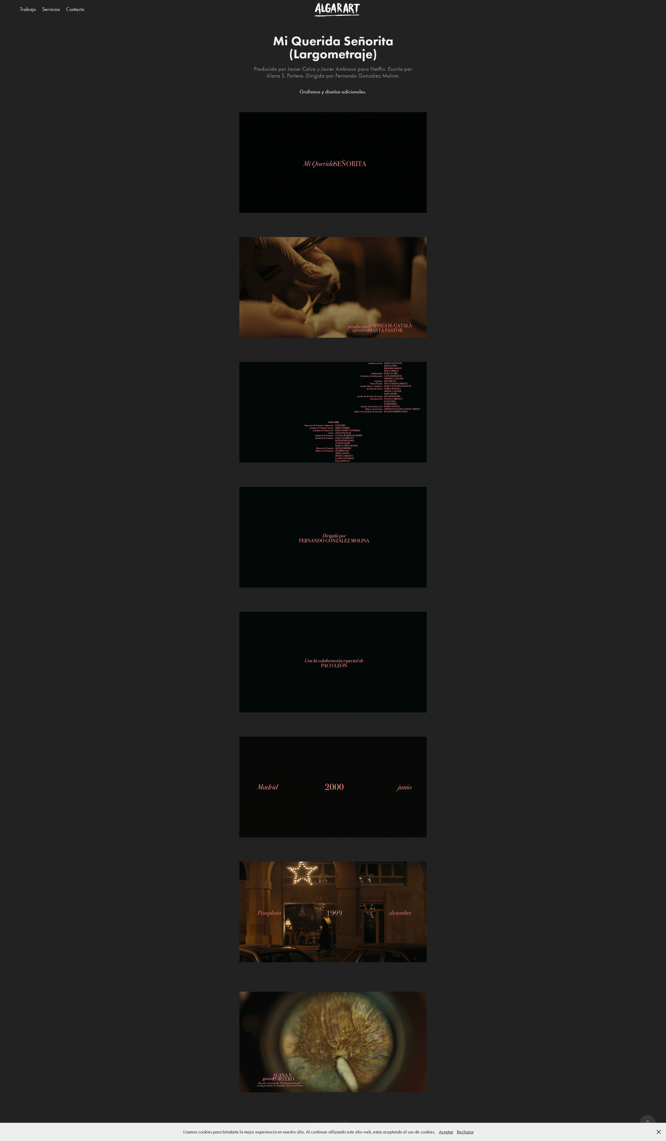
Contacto (75, 9)
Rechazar (465, 1132)
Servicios (51, 9)
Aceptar (446, 1132)
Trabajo (28, 9)
